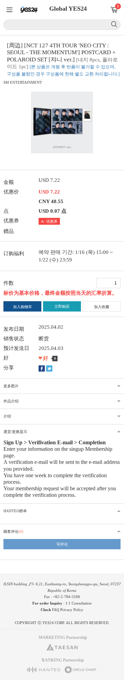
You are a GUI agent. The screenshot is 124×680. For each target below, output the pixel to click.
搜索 (114, 24)
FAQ (55, 610)
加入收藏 (101, 307)
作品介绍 (11, 401)
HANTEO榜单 (15, 511)
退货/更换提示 (15, 432)
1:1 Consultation (78, 603)
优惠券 (52, 221)
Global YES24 (68, 8)
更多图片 (11, 386)
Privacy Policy (71, 610)
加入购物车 (22, 307)
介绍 (7, 416)
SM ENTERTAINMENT (22, 82)
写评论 (62, 544)
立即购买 (62, 306)
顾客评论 (13, 531)
